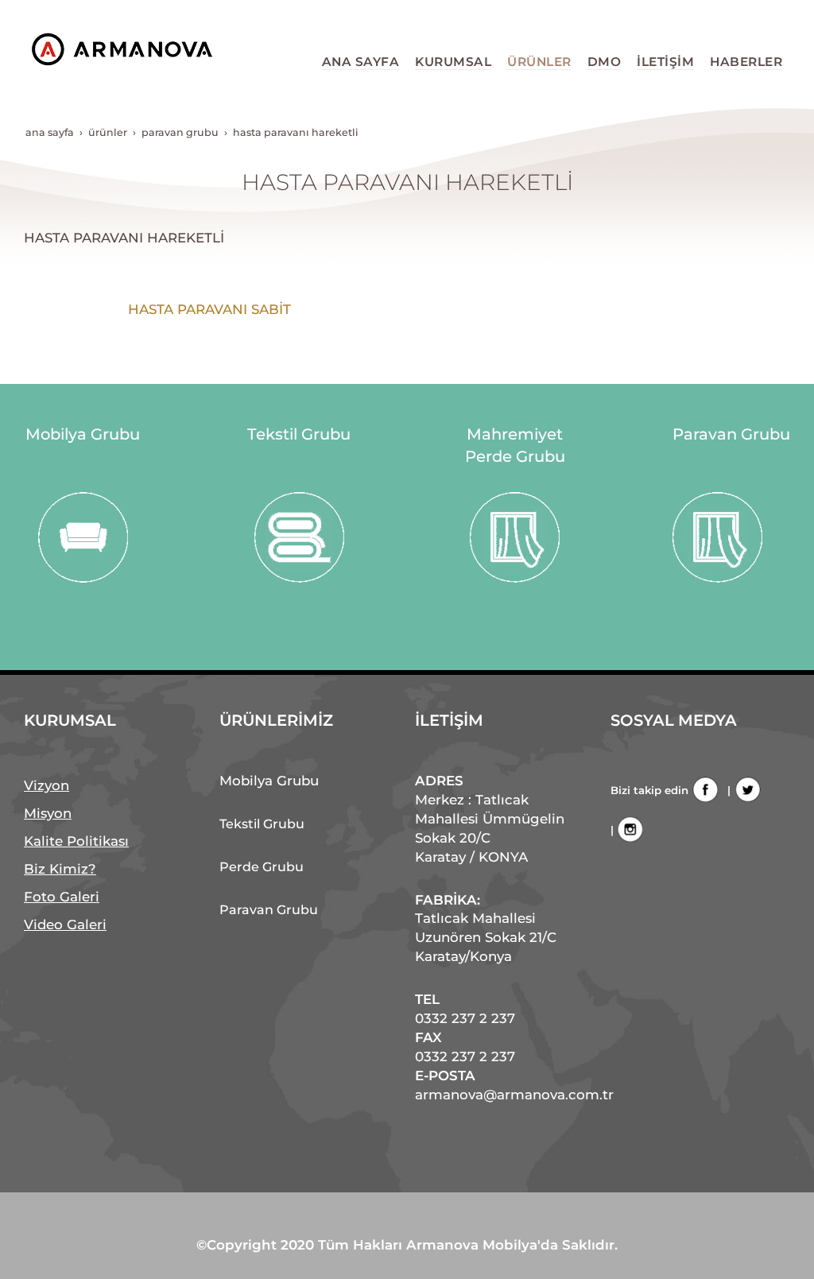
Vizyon (46, 785)
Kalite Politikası (76, 841)
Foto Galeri (61, 897)
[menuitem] (361, 62)
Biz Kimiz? (60, 869)
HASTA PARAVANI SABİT (209, 309)
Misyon (48, 813)
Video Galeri (65, 924)
